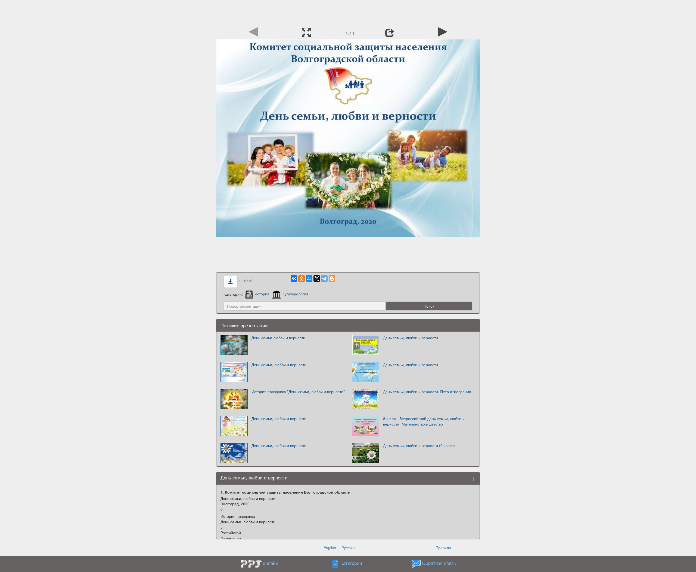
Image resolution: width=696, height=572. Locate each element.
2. (222, 509)
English (330, 547)
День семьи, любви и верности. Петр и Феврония (427, 391)
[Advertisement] (348, 12)
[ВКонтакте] (294, 278)
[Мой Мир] (309, 278)
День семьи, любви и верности (410, 337)
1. (222, 492)
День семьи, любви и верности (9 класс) (419, 445)
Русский (348, 547)
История (261, 293)
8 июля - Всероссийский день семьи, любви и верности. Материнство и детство (424, 421)
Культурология (295, 293)
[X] (316, 278)
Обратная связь (439, 563)
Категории (351, 563)
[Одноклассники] (301, 278)
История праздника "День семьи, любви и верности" (298, 391)
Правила (443, 547)
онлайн (270, 563)
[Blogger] (332, 278)
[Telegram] (324, 278)
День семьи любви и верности (278, 337)
